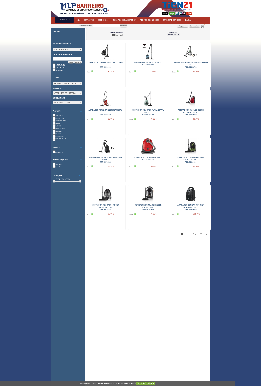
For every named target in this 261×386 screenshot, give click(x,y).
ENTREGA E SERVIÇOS (172, 20)
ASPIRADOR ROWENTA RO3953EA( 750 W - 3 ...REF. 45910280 (105, 112)
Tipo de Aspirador (60, 160)
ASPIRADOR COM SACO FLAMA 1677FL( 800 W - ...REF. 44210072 (148, 112)
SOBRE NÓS (103, 20)
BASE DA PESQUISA (62, 44)
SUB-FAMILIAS (59, 98)
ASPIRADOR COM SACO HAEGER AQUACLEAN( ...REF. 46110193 (148, 207)
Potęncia (56, 147)
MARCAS (57, 111)
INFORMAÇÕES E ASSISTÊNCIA (124, 20)
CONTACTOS (89, 20)
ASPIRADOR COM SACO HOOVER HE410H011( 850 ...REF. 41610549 (190, 207)
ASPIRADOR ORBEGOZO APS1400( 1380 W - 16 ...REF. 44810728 (191, 65)
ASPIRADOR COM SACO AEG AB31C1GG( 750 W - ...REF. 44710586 (105, 160)
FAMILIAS (57, 89)
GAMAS (56, 78)
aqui (115, 383)
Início (78, 20)
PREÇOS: (58, 176)
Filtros (56, 32)
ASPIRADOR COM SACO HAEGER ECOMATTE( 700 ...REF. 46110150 (190, 160)
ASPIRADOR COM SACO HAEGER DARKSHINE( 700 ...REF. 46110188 (105, 207)
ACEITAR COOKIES (145, 383)
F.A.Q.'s (188, 20)
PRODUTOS (63, 20)
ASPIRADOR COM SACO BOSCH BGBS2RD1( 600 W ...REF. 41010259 (191, 112)
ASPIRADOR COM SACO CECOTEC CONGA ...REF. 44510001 (105, 65)
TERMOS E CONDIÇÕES (149, 20)
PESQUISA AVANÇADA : (63, 54)
